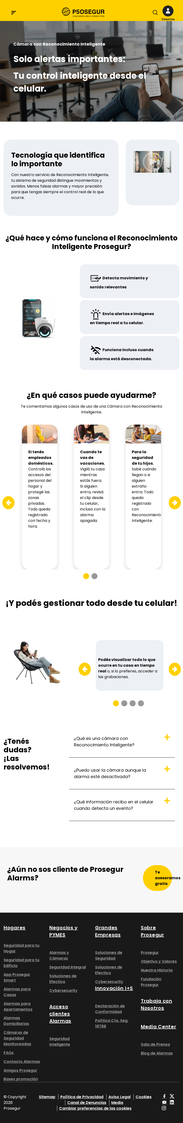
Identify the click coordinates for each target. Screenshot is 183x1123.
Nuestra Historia (157, 970)
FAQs (9, 1052)
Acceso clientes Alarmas (60, 1013)
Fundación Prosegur (151, 982)
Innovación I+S (114, 988)
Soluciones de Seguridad (108, 955)
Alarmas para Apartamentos (18, 1006)
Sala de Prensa (155, 1044)
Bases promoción (21, 1079)
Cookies (144, 1097)
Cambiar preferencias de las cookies (95, 1108)
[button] (168, 13)
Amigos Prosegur (20, 1070)
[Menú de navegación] (13, 12)
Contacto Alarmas (22, 1061)
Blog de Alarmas (157, 1053)
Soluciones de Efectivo (62, 978)
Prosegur (150, 952)
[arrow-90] (5, 503)
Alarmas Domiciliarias (16, 1020)
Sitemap (47, 1097)
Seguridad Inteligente (59, 1041)
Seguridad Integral (67, 967)
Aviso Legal (119, 1097)
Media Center (158, 1026)
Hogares (14, 927)
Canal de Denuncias (86, 1102)
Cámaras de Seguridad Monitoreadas (17, 1038)
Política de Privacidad (81, 1097)
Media (117, 1102)
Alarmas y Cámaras (59, 955)
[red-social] (164, 1096)
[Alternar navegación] (154, 13)
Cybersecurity (63, 990)
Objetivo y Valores (159, 961)
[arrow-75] (82, 669)
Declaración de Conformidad (110, 1008)
